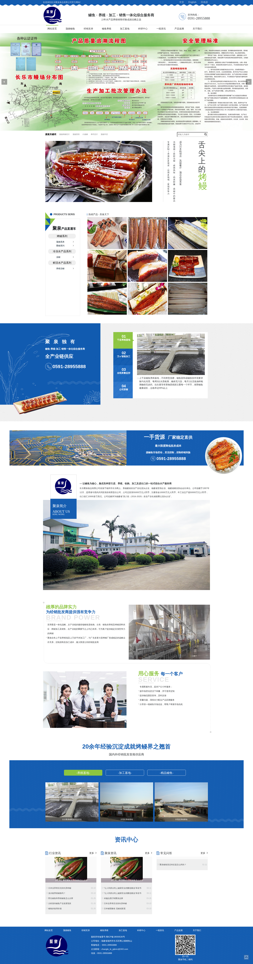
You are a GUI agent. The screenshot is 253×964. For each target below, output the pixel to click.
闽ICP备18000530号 (115, 937)
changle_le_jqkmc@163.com (114, 949)
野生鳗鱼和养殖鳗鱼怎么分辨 (68, 898)
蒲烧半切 (104, 134)
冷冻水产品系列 (62, 251)
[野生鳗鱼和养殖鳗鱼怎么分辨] (71, 868)
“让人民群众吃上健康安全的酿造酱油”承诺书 (124, 888)
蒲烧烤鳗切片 (64, 134)
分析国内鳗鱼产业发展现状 (68, 903)
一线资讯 (161, 28)
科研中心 (143, 28)
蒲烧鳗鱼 (70, 28)
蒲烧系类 (76, 134)
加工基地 (124, 28)
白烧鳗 (85, 134)
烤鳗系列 (62, 236)
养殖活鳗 (60, 268)
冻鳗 (58, 257)
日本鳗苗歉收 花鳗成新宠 (124, 908)
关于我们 (197, 28)
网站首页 (52, 28)
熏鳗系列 (60, 245)
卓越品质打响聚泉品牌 (124, 898)
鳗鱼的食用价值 (68, 908)
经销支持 (88, 28)
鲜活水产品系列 (62, 262)
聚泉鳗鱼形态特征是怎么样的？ (180, 865)
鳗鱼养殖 (106, 28)
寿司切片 (94, 134)
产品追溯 (179, 28)
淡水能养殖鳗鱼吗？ (68, 893)
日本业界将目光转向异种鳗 (68, 888)
